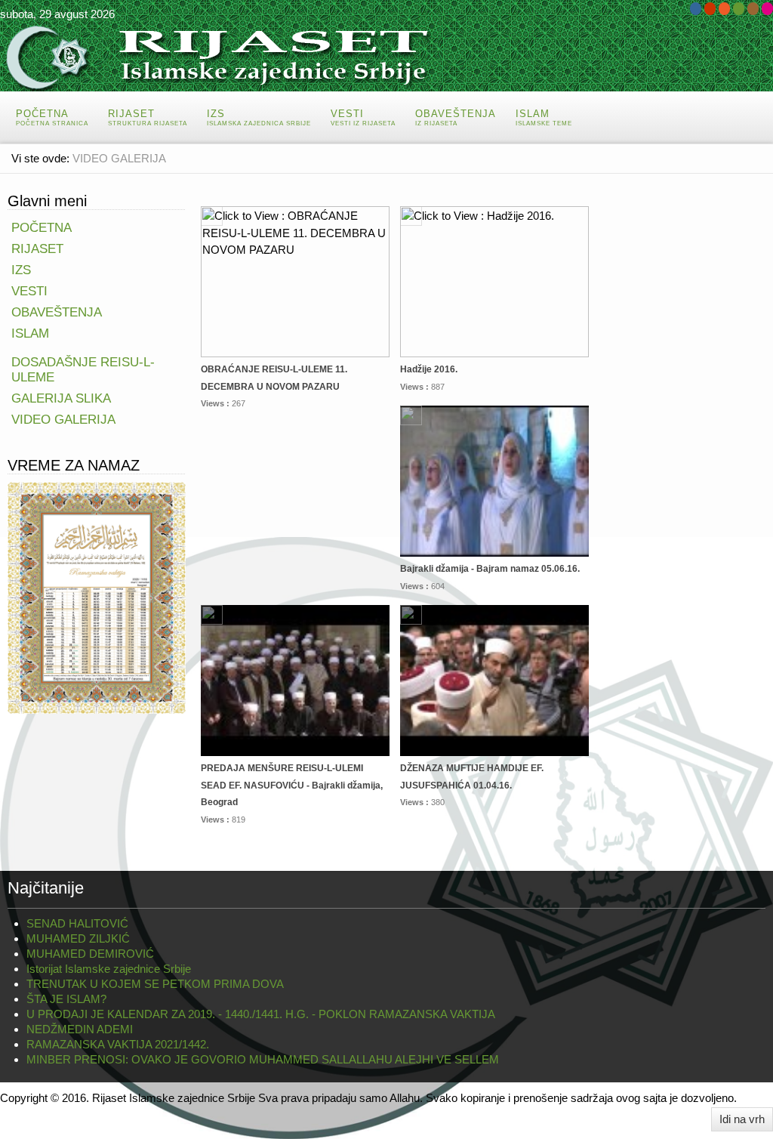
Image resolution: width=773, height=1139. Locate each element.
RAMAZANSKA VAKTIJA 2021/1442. (117, 1044)
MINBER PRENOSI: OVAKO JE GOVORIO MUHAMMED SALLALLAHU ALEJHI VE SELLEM (262, 1059)
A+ (733, 187)
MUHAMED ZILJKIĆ (78, 938)
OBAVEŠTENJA (56, 312)
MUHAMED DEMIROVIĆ (90, 953)
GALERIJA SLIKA (61, 398)
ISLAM (30, 333)
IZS (21, 270)
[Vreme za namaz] (97, 596)
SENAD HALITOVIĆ (77, 923)
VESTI (29, 291)
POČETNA (41, 228)
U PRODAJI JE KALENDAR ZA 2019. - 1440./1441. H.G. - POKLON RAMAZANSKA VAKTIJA (260, 1014)
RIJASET (37, 249)
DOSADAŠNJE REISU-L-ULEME (83, 369)
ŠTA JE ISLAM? (66, 998)
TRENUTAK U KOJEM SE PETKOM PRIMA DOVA (155, 983)
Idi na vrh (742, 1119)
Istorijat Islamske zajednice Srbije (108, 968)
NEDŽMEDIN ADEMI (79, 1029)
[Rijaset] (226, 57)
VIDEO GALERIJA (63, 419)
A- (760, 187)
